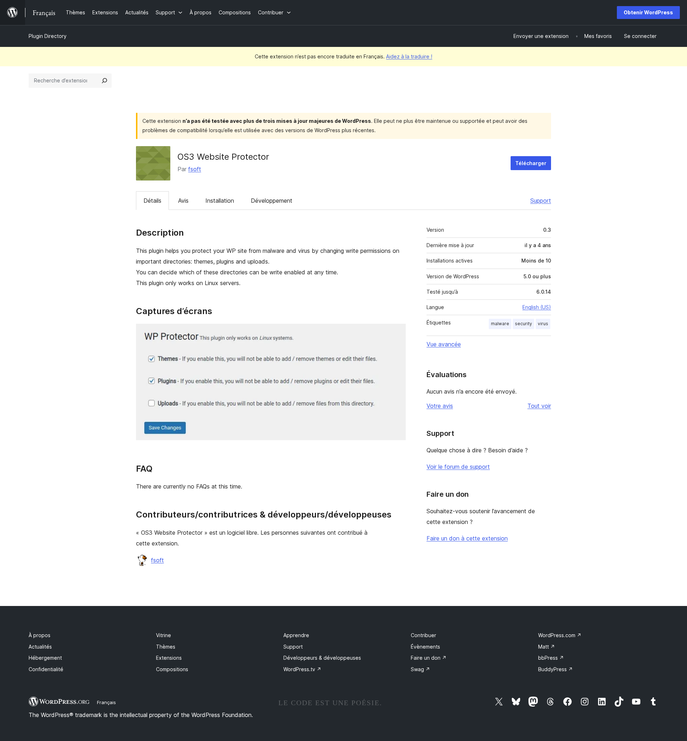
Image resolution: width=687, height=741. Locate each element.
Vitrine (163, 635)
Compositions (172, 669)
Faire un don (429, 658)
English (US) (536, 307)
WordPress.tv (302, 669)
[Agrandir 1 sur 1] (396, 333)
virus (543, 323)
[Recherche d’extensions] (104, 80)
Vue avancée (444, 344)
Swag (420, 669)
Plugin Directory (48, 36)
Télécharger (530, 163)
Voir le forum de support (458, 466)
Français (106, 702)
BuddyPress (555, 669)
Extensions (169, 658)
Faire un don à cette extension (467, 538)
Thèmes (165, 647)
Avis (183, 200)
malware (500, 323)
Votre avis (440, 405)
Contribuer (423, 635)
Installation (219, 200)
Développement (271, 200)
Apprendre (296, 635)
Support (540, 200)
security (523, 323)
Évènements (425, 647)
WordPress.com (559, 635)
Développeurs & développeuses (322, 658)
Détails (152, 200)
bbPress (551, 658)
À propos (39, 635)
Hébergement (45, 658)
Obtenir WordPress (648, 12)
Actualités (40, 647)
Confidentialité (46, 669)
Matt (546, 647)
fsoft (194, 169)
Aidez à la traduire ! (409, 56)
